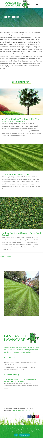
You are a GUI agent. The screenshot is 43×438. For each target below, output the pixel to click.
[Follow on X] (33, 416)
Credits (27, 410)
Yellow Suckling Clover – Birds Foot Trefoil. (21, 234)
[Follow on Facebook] (29, 416)
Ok (16, 435)
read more (8, 390)
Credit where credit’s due (16, 174)
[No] (41, 432)
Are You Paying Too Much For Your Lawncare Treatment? (21, 120)
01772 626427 (12, 365)
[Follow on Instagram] (37, 416)
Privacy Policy (18, 410)
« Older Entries (5, 257)
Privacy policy (24, 435)
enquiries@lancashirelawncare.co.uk (23, 362)
